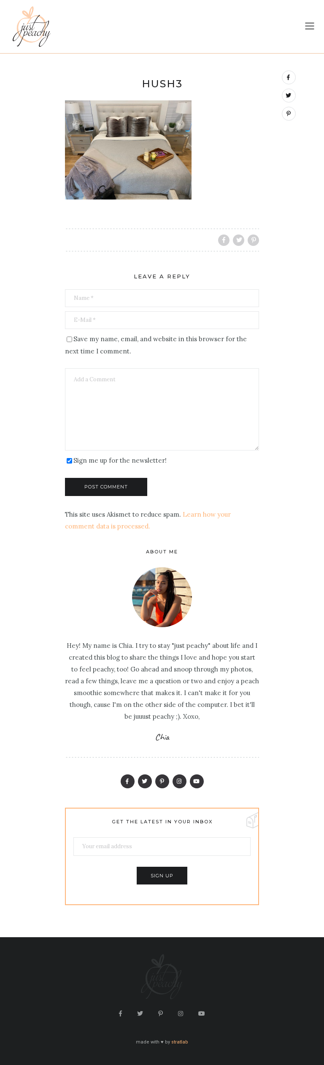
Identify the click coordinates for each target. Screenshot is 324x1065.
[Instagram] (179, 781)
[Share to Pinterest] (253, 240)
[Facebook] (128, 781)
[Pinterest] (162, 781)
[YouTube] (197, 781)
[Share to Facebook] (224, 240)
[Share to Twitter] (238, 240)
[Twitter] (145, 781)
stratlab (179, 1042)
